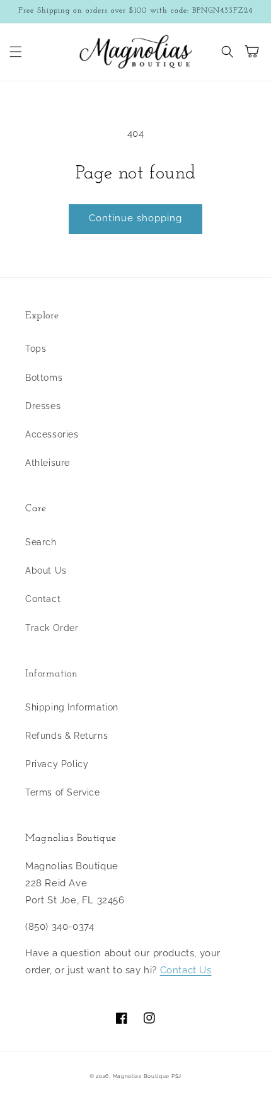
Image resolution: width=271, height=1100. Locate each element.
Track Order (52, 628)
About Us (46, 570)
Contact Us (186, 970)
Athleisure (47, 463)
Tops (35, 349)
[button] (16, 52)
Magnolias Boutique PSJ (147, 1076)
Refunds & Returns (66, 736)
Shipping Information (71, 707)
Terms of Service (62, 792)
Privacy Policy (56, 764)
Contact (43, 599)
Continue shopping (135, 218)
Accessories (52, 434)
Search (41, 542)
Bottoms (43, 378)
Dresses (43, 406)
